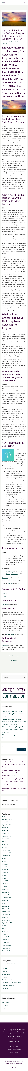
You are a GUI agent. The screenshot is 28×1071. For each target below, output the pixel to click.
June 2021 (5, 864)
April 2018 (5, 903)
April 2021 (5, 870)
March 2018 (5, 906)
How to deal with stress (9, 963)
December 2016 (6, 945)
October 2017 (6, 920)
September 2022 (7, 836)
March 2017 (5, 937)
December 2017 (6, 914)
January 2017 (6, 942)
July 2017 (4, 928)
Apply (3, 1008)
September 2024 (7, 819)
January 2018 (6, 912)
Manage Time (6, 974)
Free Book (5, 1005)
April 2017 (5, 934)
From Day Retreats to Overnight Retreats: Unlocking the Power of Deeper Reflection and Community (14, 721)
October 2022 (6, 833)
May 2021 (5, 867)
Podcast (11, 42)
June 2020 (5, 881)
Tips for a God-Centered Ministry (11, 982)
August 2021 (5, 858)
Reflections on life (7, 980)
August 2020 (5, 875)
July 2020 (4, 878)
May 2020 (5, 884)
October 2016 (6, 951)
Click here (5, 578)
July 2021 (4, 861)
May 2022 (5, 847)
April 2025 (5, 816)
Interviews (6, 42)
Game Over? (5, 732)
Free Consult (5, 1002)
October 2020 (6, 872)
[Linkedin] (15, 1067)
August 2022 (5, 839)
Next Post (14, 661)
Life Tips (4, 968)
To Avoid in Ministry (8, 985)
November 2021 (6, 853)
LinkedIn (4, 593)
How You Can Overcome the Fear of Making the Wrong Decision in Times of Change (13, 713)
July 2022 (4, 841)
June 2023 (5, 827)
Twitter (4, 597)
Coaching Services (14, 1041)
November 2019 (6, 889)
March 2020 (5, 886)
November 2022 (6, 830)
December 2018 (6, 898)
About (14, 1039)
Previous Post (14, 656)
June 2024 (5, 822)
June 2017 (5, 931)
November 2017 (6, 917)
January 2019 (6, 895)
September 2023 (7, 825)
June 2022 (5, 844)
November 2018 (6, 900)
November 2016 (6, 948)
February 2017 (6, 940)
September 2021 (7, 855)
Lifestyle (4, 971)
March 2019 (5, 892)
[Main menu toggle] (24, 2)
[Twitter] (12, 1067)
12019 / (10, 583)
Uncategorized (6, 988)
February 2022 (6, 850)
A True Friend (10, 634)
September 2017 (7, 923)
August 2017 (5, 926)
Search (4, 747)
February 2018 (6, 909)
